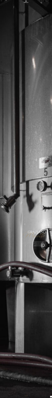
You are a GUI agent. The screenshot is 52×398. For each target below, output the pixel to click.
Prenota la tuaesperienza (47, 1)
